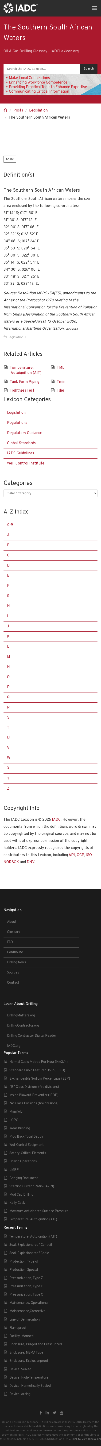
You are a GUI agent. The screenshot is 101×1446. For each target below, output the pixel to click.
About (11, 922)
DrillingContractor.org (23, 1025)
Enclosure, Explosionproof (28, 1361)
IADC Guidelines (20, 453)
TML (60, 367)
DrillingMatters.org (21, 1015)
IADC (56, 819)
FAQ (10, 942)
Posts (18, 110)
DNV (30, 862)
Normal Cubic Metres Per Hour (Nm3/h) (38, 1062)
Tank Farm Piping (24, 382)
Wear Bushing (19, 1128)
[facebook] (41, 1413)
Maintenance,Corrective (27, 1311)
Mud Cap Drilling (21, 1195)
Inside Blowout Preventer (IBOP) (33, 1095)
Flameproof (18, 1328)
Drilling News (16, 962)
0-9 (10, 525)
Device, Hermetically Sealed (30, 1386)
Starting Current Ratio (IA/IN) (31, 1186)
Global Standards (21, 443)
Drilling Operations (23, 1161)
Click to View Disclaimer (86, 1439)
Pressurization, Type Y (26, 1286)
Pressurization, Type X (26, 1295)
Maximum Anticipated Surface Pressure (38, 1211)
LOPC (13, 1120)
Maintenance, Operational (28, 1303)
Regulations (17, 423)
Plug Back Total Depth (26, 1137)
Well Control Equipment (26, 1145)
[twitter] (54, 1413)
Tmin (61, 382)
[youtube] (61, 1413)
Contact (13, 983)
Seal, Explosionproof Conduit (30, 1245)
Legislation (38, 110)
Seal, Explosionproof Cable (29, 1253)
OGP (80, 855)
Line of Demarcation (24, 1320)
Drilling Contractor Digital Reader (31, 1036)
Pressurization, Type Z (26, 1278)
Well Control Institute (25, 463)
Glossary (13, 932)
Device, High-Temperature (28, 1378)
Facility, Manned (21, 1336)
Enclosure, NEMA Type (26, 1353)
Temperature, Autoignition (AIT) (33, 1219)
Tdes (61, 390)
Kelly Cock (17, 1203)
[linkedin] (47, 1413)
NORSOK (11, 862)
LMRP (14, 1170)
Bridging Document (23, 1178)
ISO (89, 855)
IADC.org (13, 1046)
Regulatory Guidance (24, 433)
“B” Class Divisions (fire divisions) (34, 1087)
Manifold (16, 1112)
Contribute (15, 952)
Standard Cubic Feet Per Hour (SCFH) (37, 1070)
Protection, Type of (24, 1262)
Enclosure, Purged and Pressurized (35, 1344)
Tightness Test (22, 390)
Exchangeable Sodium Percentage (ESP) (39, 1079)
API (72, 855)
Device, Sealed (20, 1369)
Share (10, 159)
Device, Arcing (20, 1394)
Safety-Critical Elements (27, 1153)
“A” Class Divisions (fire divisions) (33, 1103)
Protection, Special (23, 1270)
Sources (13, 972)
